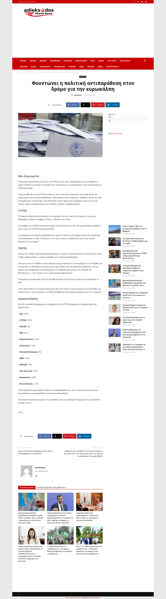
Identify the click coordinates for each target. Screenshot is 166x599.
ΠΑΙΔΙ (81, 66)
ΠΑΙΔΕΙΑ (90, 66)
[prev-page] (19, 566)
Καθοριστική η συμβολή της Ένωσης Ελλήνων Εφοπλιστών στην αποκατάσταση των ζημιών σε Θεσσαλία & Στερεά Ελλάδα (83, 453)
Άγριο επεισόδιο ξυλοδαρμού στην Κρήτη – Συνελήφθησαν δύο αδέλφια (36, 452)
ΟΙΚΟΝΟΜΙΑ (55, 61)
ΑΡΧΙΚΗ (23, 61)
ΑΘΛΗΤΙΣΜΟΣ (81, 61)
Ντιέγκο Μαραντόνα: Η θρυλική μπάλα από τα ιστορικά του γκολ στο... (135, 295)
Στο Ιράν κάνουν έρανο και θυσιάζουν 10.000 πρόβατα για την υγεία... (135, 241)
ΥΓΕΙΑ (92, 61)
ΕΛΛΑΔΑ (33, 61)
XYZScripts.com (95, 598)
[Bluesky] (146, 1)
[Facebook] (134, 1)
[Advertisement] (83, 39)
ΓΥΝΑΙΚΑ (72, 66)
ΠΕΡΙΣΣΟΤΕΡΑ (112, 66)
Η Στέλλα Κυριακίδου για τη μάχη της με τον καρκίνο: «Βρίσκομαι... (134, 319)
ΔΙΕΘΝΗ (43, 61)
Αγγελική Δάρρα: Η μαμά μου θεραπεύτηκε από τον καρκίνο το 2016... (135, 307)
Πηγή (20, 412)
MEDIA (101, 61)
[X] (138, 1)
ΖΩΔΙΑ (100, 66)
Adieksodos (78, 95)
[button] (145, 61)
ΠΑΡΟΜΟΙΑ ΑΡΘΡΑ (27, 488)
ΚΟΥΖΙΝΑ (23, 66)
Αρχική (20, 72)
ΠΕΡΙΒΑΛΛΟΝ (59, 66)
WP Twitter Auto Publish (73, 598)
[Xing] (37, 476)
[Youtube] (142, 1)
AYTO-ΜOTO (125, 61)
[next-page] (23, 566)
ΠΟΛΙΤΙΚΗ (68, 61)
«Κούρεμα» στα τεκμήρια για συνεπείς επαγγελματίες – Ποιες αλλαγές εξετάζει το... (134, 347)
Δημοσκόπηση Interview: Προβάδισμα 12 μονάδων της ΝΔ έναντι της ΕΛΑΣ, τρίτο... (134, 282)
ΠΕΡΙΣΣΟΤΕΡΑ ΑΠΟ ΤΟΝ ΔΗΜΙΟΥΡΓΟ (51, 488)
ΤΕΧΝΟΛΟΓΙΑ (44, 66)
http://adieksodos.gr (41, 471)
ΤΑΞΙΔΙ (33, 66)
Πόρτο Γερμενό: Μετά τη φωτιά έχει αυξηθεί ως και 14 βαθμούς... (135, 228)
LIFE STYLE (111, 61)
